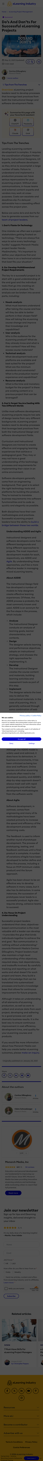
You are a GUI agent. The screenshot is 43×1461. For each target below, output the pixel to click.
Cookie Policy (36, 716)
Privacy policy (25, 716)
